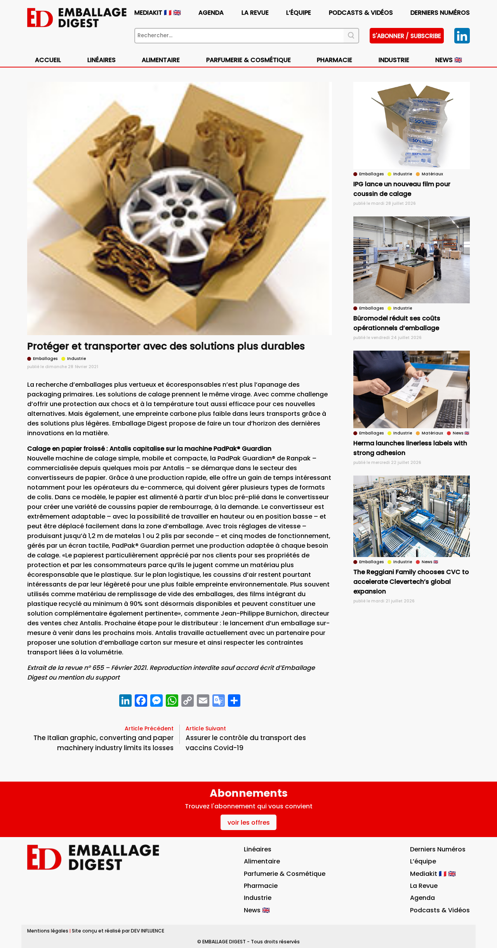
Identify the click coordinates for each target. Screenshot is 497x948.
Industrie (257, 897)
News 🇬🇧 (448, 59)
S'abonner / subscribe (406, 36)
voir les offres (249, 822)
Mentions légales (47, 930)
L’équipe (298, 12)
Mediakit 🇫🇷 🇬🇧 (157, 12)
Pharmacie (334, 59)
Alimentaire (161, 59)
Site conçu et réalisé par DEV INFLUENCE (118, 930)
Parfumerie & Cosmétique (248, 59)
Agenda (211, 12)
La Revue (255, 12)
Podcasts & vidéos (361, 12)
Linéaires (101, 59)
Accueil (48, 59)
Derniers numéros (440, 12)
